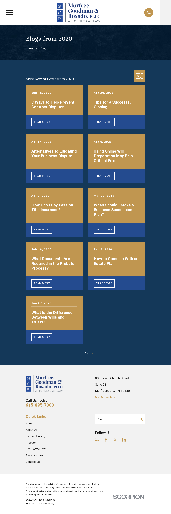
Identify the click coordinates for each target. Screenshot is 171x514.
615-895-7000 (40, 405)
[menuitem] (30, 504)
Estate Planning (35, 436)
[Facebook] (106, 440)
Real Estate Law (36, 449)
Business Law (34, 455)
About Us (31, 430)
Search (102, 419)
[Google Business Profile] (97, 440)
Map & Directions (105, 397)
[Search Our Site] (141, 419)
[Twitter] (115, 440)
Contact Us (33, 462)
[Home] (78, 12)
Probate (31, 442)
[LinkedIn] (124, 440)
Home (29, 423)
